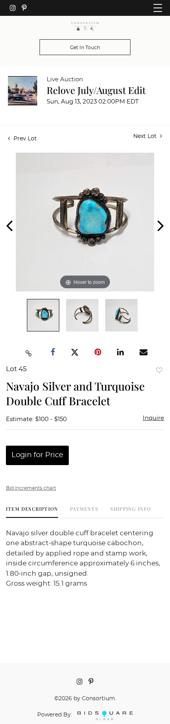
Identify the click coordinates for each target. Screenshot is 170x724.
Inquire (153, 418)
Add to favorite (159, 370)
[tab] (32, 511)
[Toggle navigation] (157, 8)
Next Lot (145, 136)
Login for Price (37, 455)
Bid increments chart (31, 488)
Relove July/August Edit (96, 90)
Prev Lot (24, 139)
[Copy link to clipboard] (29, 352)
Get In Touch (85, 47)
